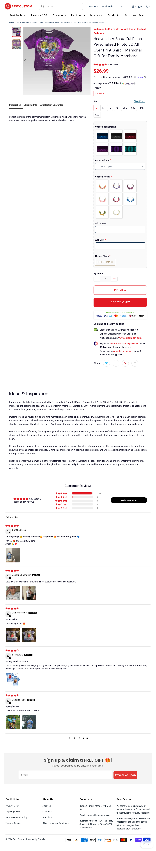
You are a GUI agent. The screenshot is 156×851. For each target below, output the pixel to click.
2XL (125, 108)
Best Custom (19, 839)
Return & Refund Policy (16, 817)
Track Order (108, 6)
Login (138, 6)
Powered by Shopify (35, 839)
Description (15, 105)
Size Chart (47, 817)
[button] (59, 15)
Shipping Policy (12, 811)
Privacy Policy (12, 806)
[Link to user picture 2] (29, 593)
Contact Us (48, 811)
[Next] (88, 61)
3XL (133, 108)
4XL (142, 108)
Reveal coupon (125, 775)
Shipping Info (30, 105)
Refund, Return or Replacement (124, 343)
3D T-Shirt (100, 93)
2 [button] (74, 738)
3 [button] (79, 738)
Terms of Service (13, 823)
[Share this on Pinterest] (125, 363)
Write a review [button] (129, 500)
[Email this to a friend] (134, 363)
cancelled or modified (123, 351)
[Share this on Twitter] (106, 363)
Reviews (93, 6)
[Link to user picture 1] (12, 555)
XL (117, 108)
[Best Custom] (18, 7)
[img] (12, 526)
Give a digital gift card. (130, 338)
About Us (47, 806)
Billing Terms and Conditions (56, 823)
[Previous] (25, 61)
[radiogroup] (120, 142)
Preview (120, 290)
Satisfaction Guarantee (51, 105)
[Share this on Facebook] (116, 363)
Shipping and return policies (109, 323)
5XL (97, 114)
